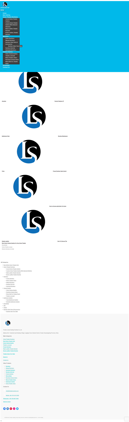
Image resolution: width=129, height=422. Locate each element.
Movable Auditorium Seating (12, 301)
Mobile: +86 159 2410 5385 (12, 395)
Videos (5, 307)
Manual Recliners (10, 40)
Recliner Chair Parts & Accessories (12, 309)
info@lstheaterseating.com (12, 391)
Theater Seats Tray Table (9, 354)
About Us (5, 357)
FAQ (5, 305)
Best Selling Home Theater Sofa (11, 265)
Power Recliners (10, 38)
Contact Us (6, 67)
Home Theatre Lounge (7, 247)
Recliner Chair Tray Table (15, 46)
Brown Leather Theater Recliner (13, 274)
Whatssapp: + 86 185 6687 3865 (11, 398)
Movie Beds (9, 376)
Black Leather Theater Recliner (13, 272)
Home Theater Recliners (10, 17)
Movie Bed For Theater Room (13, 294)
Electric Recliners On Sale (8, 249)
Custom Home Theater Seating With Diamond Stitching (12, 24)
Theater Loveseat (10, 55)
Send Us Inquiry (7, 401)
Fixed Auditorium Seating (12, 300)
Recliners (6, 36)
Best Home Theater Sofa (9, 341)
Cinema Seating (8, 51)
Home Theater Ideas (11, 383)
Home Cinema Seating (11, 53)
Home (4, 13)
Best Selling (6, 15)
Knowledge (6, 65)
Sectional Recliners (11, 50)
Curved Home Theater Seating (13, 269)
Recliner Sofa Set (10, 48)
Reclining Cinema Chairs (12, 59)
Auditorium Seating (8, 298)
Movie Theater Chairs (11, 57)
